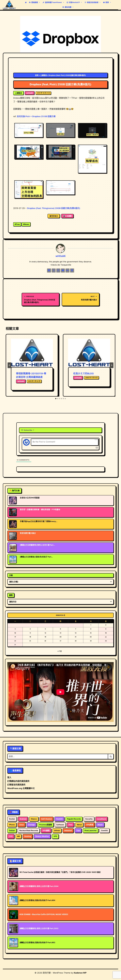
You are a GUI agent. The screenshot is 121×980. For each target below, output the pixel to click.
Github (57, 830)
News (26, 224)
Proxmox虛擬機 (45, 825)
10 (15, 633)
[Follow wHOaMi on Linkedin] (72, 270)
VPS (55, 836)
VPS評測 (89, 825)
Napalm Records (74, 819)
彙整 (11, 595)
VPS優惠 (46, 830)
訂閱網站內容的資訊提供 (18, 781)
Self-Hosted (46, 819)
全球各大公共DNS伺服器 (30, 498)
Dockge (31, 825)
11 (30, 633)
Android (23, 819)
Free (17, 224)
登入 (9, 777)
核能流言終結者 (92, 2)
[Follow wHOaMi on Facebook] (49, 270)
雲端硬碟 (34, 2)
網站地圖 (68, 7)
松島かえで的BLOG (83, 373)
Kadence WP (80, 973)
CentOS (104, 830)
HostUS (59, 819)
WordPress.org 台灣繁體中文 (21, 788)
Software (60, 825)
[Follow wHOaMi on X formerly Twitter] (54, 270)
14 (75, 633)
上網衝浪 (43, 75)
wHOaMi (29, 93)
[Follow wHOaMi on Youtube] (63, 270)
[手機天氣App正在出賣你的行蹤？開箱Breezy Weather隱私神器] (13, 524)
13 (60, 633)
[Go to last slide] (9, 365)
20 (60, 637)
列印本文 (54, 216)
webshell (68, 830)
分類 (11, 575)
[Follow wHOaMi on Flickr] (67, 270)
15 (90, 633)
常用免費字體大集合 (89, 298)
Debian (12, 830)
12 (45, 633)
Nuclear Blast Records (28, 830)
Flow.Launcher (90, 830)
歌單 (107, 2)
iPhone (12, 825)
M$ (18, 836)
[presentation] (32, 353)
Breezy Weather (42, 836)
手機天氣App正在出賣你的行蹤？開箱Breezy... (38, 521)
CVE (11, 836)
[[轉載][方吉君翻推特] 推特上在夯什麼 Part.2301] (13, 547)
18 (30, 637)
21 (75, 637)
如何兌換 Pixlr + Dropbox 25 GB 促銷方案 (36, 116)
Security (89, 819)
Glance (34, 819)
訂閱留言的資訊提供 (16, 784)
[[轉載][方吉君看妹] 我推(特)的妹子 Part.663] (13, 559)
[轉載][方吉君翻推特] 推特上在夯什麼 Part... (37, 545)
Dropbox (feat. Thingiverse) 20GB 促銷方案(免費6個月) (53, 208)
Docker (12, 819)
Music (100, 825)
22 (91, 637)
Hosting (27, 836)
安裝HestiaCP (74, 2)
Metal (79, 825)
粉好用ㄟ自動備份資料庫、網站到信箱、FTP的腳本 (40, 509)
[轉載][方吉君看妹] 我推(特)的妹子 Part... (36, 557)
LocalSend (101, 819)
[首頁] (26, 2)
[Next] (111, 365)
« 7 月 (60, 651)
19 (45, 637)
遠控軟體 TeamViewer (53, 2)
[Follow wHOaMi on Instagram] (58, 270)
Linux (21, 825)
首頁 (36, 75)
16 (106, 633)
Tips (78, 830)
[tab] (55, 398)
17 (15, 637)
